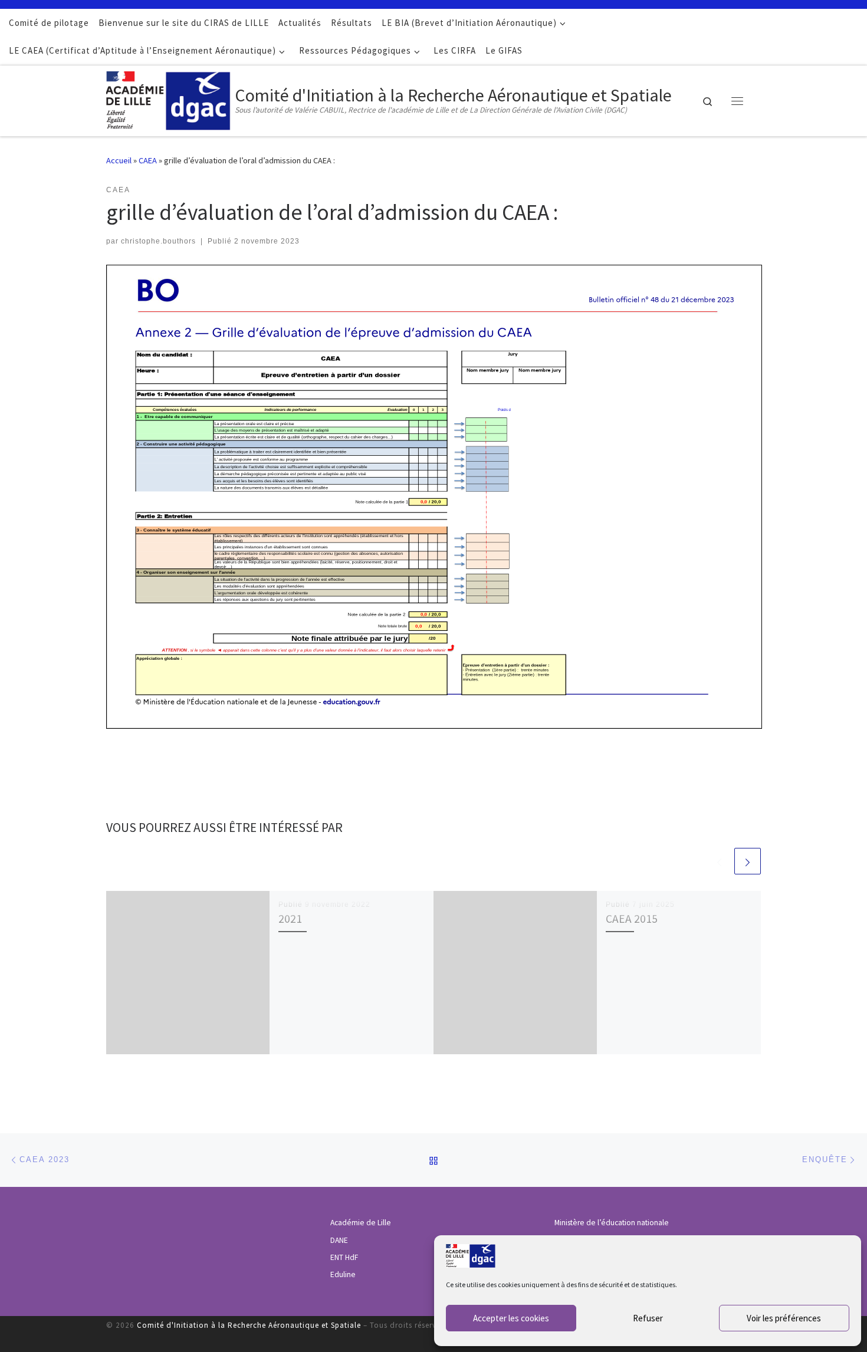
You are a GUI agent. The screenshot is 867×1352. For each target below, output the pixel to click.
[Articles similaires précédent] (719, 861)
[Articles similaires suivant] (747, 861)
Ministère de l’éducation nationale (611, 1223)
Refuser (648, 1318)
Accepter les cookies (511, 1318)
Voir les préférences (784, 1318)
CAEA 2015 (632, 919)
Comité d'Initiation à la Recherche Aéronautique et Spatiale (249, 1325)
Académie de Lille (360, 1223)
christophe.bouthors (158, 241)
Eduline (343, 1274)
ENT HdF (344, 1257)
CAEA (148, 160)
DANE (339, 1240)
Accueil (119, 160)
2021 (290, 919)
